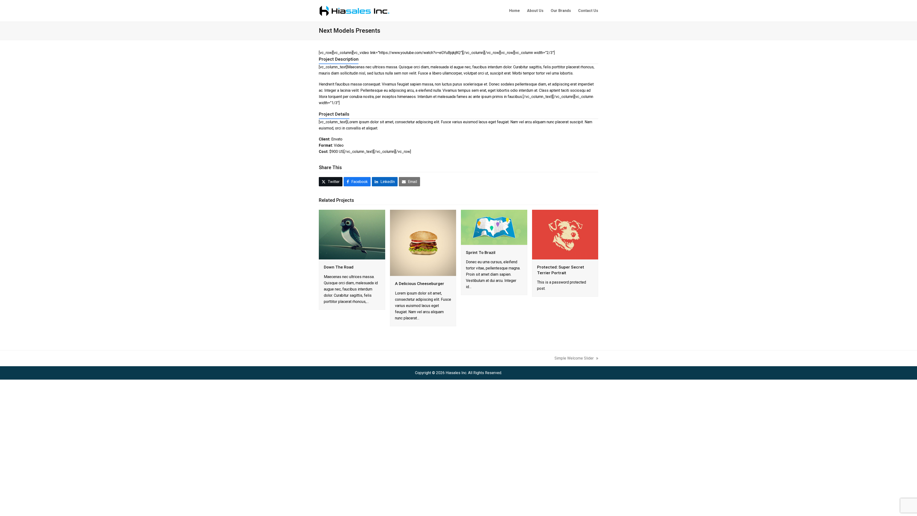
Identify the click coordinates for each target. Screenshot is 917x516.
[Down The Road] (352, 234)
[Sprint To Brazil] (494, 227)
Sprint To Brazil (480, 252)
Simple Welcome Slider (574, 357)
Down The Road (338, 267)
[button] (330, 181)
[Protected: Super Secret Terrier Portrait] (565, 234)
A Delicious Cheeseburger (419, 283)
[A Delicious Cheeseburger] (423, 242)
